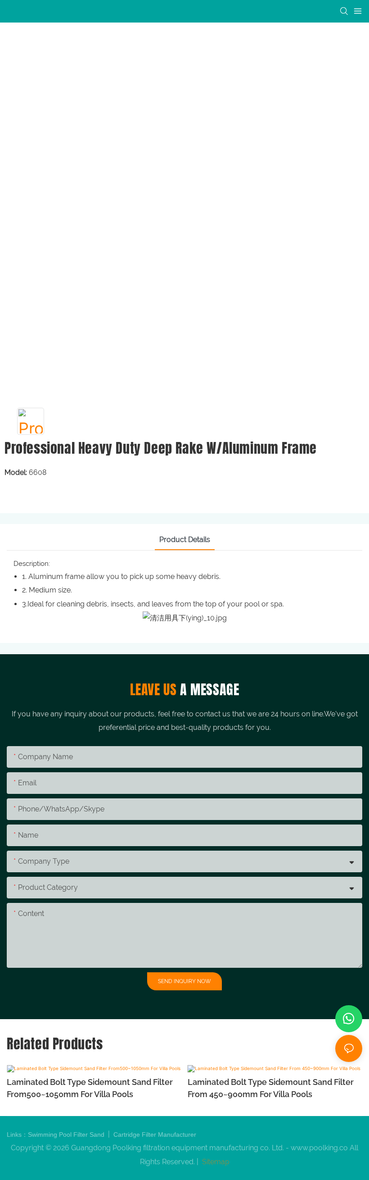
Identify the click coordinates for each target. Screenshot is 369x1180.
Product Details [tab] (184, 539)
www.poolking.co (319, 1148)
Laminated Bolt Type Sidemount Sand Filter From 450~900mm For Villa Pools (271, 1088)
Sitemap (215, 1161)
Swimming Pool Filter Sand (67, 1134)
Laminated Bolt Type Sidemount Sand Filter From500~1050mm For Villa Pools (90, 1088)
